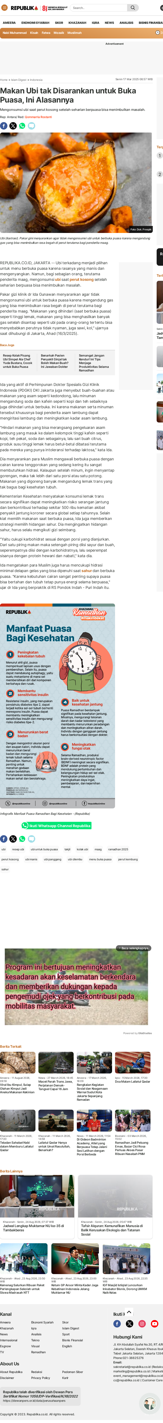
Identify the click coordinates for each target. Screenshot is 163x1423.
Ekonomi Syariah (35, 22)
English (67, 1346)
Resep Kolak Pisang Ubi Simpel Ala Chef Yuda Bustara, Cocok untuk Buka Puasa (17, 361)
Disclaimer (7, 1378)
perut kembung (128, 859)
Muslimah (74, 32)
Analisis (36, 1334)
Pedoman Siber (72, 1372)
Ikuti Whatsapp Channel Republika (60, 826)
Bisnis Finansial (72, 1340)
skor (59, 22)
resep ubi (18, 849)
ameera (9, 22)
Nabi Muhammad (15, 32)
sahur (87, 570)
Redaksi (36, 1372)
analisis (126, 22)
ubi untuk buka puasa (44, 849)
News (4, 1334)
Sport (66, 1334)
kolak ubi (82, 849)
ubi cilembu (75, 859)
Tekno (35, 1340)
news (109, 22)
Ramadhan (38, 1352)
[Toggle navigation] (4, 7)
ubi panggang (52, 859)
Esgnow (5, 1346)
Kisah (34, 32)
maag (98, 849)
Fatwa (46, 32)
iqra (95, 22)
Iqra (34, 1328)
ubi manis (31, 859)
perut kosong (81, 279)
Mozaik (59, 32)
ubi (57, 279)
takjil (67, 849)
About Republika (11, 1372)
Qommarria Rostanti (38, 117)
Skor (65, 1322)
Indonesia (36, 79)
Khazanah (6, 1328)
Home (4, 79)
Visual (35, 1346)
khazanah (77, 22)
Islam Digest (19, 79)
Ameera (5, 1322)
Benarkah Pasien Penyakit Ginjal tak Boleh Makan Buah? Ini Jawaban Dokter (55, 361)
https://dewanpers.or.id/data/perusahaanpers (34, 1400)
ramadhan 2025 (118, 849)
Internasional (8, 1340)
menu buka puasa (100, 859)
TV (2, 1352)
